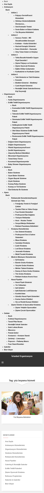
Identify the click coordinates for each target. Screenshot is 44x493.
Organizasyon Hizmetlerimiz (16, 449)
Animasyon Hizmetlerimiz (15, 445)
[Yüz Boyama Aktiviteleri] (22, 403)
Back (6, 1)
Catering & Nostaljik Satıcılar (16, 464)
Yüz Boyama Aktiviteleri (22, 417)
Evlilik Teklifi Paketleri (13, 468)
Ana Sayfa (9, 441)
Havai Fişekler (10, 461)
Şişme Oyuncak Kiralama (15, 472)
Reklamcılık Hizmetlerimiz (15, 457)
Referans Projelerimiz (13, 476)
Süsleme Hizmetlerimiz (14, 453)
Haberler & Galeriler (12, 480)
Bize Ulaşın (9, 484)
